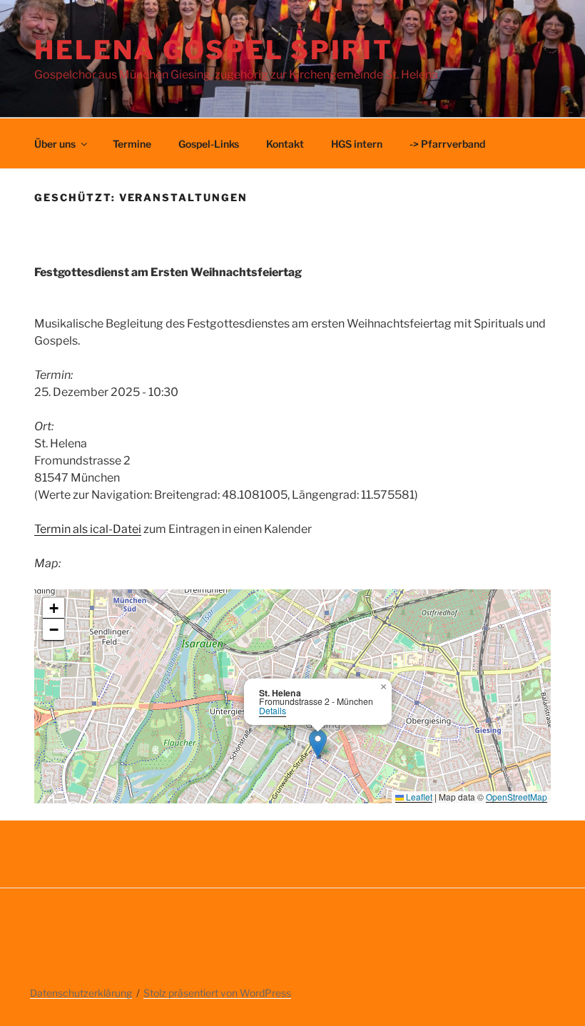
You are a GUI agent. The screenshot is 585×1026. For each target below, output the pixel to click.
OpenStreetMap (516, 797)
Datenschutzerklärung (81, 993)
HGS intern (356, 144)
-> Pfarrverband (447, 144)
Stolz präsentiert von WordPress (217, 993)
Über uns (55, 144)
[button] (318, 743)
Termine (132, 144)
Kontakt (285, 144)
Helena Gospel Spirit (213, 50)
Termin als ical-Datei (87, 529)
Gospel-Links (208, 144)
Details (272, 710)
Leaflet (418, 797)
